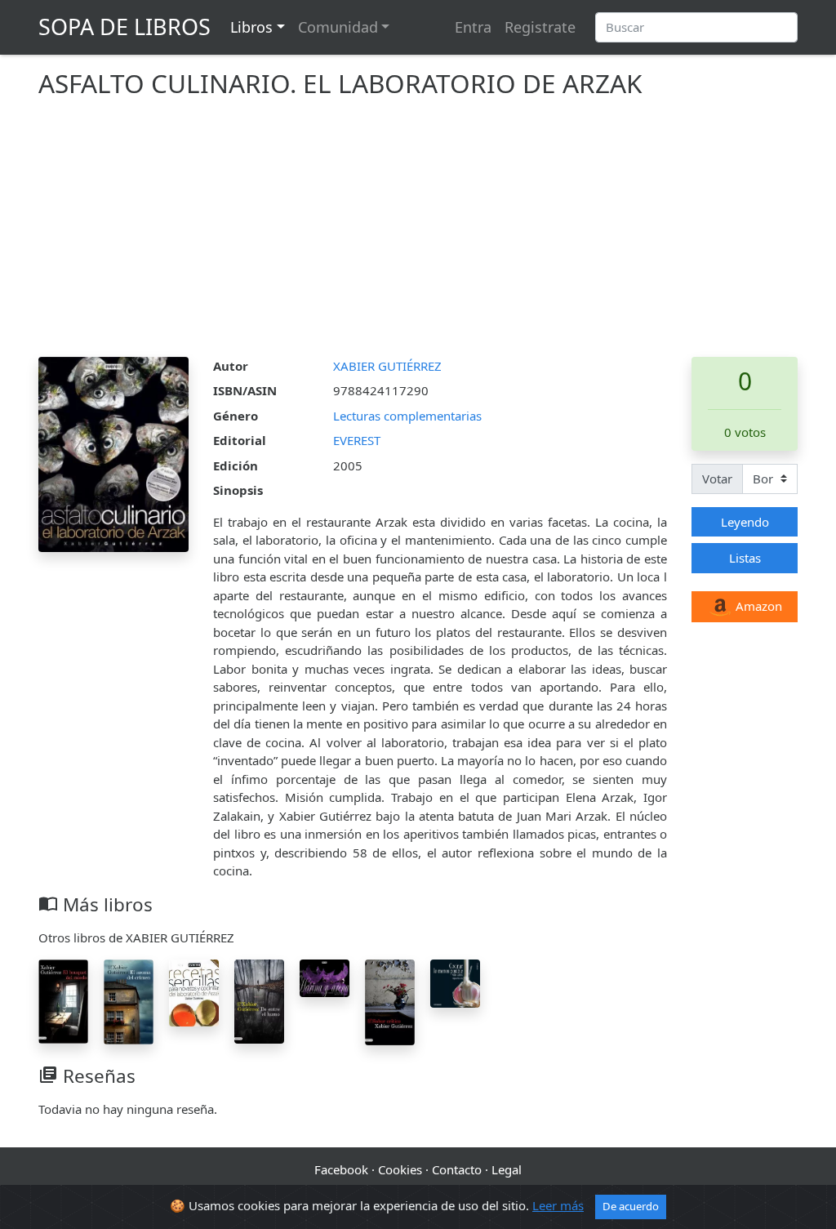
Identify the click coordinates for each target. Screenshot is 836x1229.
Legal (506, 1169)
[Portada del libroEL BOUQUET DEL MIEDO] (63, 1000)
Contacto (457, 1169)
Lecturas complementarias (407, 415)
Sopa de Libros (124, 26)
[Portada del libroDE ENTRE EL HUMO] (259, 1000)
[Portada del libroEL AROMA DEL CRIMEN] (128, 1000)
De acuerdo (631, 1206)
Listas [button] (745, 558)
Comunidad (338, 27)
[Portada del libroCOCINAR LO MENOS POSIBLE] (455, 982)
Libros (251, 27)
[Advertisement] (418, 234)
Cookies (400, 1169)
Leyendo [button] (745, 522)
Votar (717, 478)
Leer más (558, 1205)
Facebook (341, 1169)
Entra (473, 27)
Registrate (540, 27)
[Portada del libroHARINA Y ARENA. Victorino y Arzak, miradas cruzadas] (324, 977)
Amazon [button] (757, 606)
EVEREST (356, 440)
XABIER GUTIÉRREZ (387, 366)
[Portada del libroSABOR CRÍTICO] (390, 1001)
